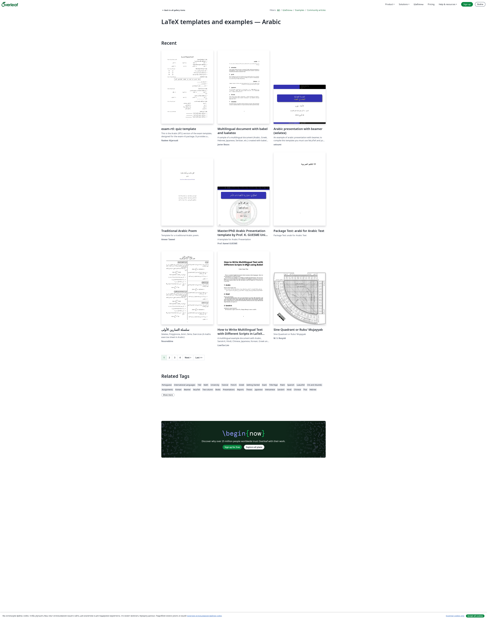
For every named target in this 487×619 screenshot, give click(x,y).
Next (188, 357)
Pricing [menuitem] (431, 4)
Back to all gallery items (173, 10)
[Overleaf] (10, 4)
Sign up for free (232, 447)
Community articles (316, 10)
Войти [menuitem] (480, 4)
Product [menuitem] (389, 4)
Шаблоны (287, 10)
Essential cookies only (455, 616)
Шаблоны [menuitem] (418, 4)
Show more (168, 395)
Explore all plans (254, 447)
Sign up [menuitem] (467, 4)
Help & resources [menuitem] (447, 4)
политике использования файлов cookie (204, 616)
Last (198, 357)
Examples (299, 10)
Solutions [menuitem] (403, 4)
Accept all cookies (475, 616)
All (278, 10)
